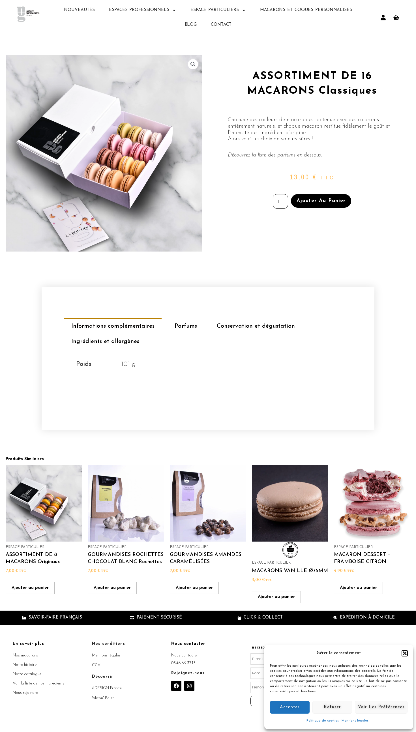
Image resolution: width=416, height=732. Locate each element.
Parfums (186, 326)
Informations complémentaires (113, 326)
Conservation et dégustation (256, 326)
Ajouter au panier (321, 200)
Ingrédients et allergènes (105, 341)
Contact (221, 25)
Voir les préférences (381, 707)
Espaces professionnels (139, 10)
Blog (191, 25)
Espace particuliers (214, 10)
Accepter (290, 707)
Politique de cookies (322, 720)
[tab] (113, 326)
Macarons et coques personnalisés (306, 10)
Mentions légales (355, 720)
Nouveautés (79, 10)
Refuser (332, 707)
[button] (405, 653)
